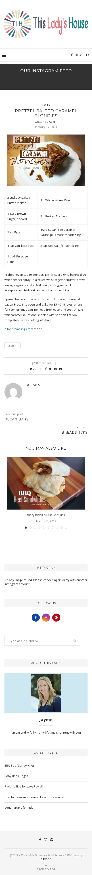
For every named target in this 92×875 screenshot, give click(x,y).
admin (53, 122)
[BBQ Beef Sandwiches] (46, 483)
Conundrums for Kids (18, 808)
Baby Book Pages (16, 776)
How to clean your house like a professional (34, 797)
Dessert (12, 345)
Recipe (46, 104)
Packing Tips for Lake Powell (23, 786)
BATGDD (46, 859)
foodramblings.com (20, 329)
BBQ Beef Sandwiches (46, 515)
